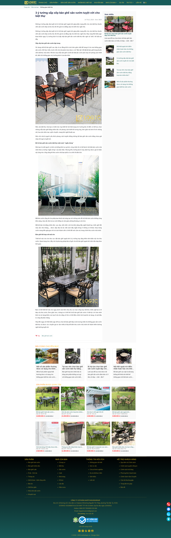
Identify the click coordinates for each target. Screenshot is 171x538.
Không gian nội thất (96, 462)
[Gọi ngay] (169, 504)
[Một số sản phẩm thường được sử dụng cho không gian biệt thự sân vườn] (47, 356)
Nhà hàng (62, 476)
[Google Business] (85, 531)
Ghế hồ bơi (31, 480)
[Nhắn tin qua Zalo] (169, 514)
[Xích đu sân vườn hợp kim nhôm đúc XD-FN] (73, 398)
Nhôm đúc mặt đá (85, 2)
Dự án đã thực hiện (96, 473)
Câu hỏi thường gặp (127, 480)
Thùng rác (31, 476)
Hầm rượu (62, 487)
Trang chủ (42, 2)
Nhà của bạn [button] (111, 2)
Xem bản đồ (89, 513)
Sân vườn (62, 469)
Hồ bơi (61, 480)
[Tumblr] (88, 531)
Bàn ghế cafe (32, 469)
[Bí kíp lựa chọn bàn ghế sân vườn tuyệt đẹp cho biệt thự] (119, 24)
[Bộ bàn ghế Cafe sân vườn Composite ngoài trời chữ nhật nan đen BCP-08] (47, 398)
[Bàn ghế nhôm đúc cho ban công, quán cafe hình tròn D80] (123, 433)
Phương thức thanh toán (128, 473)
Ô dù (29, 473)
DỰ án (121, 2)
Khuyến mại (98, 2)
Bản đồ (123, 487)
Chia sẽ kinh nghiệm (96, 469)
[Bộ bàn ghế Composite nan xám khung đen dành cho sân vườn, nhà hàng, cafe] (98, 433)
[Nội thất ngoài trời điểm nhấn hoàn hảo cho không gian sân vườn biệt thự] (124, 356)
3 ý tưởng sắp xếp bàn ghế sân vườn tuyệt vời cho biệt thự (125, 60)
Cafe (60, 473)
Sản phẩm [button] (53, 2)
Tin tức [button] (129, 2)
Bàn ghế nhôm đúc (34, 466)
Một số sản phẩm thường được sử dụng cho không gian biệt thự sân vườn (125, 84)
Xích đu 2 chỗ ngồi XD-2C (95, 412)
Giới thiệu (93, 476)
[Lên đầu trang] (169, 528)
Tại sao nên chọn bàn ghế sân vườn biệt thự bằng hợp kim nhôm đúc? (125, 72)
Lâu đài (61, 483)
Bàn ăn (30, 483)
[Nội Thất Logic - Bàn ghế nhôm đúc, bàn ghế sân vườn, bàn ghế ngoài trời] (30, 3)
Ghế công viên (41, 480)
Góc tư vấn (93, 466)
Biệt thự (61, 466)
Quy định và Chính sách (128, 462)
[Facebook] (79, 531)
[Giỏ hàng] (144, 2)
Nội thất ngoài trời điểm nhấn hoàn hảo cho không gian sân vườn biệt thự (125, 49)
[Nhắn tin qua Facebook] (169, 509)
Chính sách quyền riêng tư (129, 466)
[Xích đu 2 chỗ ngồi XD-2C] (98, 398)
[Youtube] (91, 531)
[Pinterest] (82, 531)
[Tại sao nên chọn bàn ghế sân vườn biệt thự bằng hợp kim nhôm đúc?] (72, 356)
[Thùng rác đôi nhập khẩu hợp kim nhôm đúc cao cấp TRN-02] (73, 433)
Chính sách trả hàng (127, 469)
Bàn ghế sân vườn (68, 2)
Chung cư (62, 462)
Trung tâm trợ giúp (126, 483)
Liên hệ (139, 2)
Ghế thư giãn (32, 487)
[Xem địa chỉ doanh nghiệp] (169, 519)
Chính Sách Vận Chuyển (128, 476)
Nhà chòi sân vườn (34, 491)
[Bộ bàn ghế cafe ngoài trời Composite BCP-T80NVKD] (123, 398)
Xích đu (34, 473)
